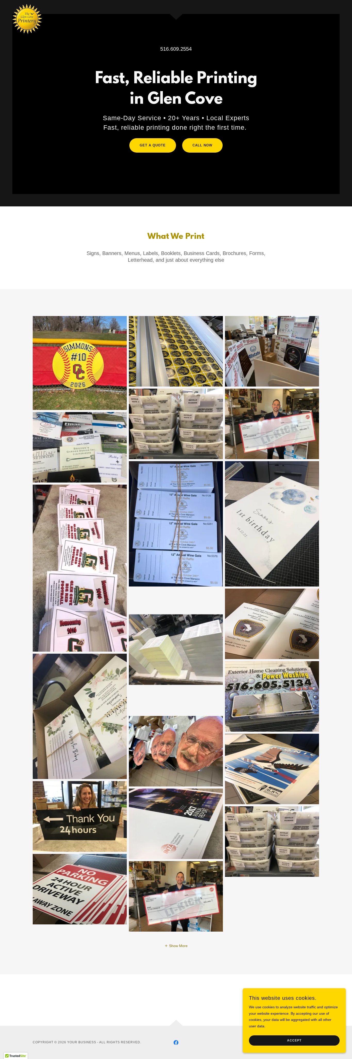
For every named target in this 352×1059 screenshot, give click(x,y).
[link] (27, 6)
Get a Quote (153, 145)
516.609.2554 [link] (176, 49)
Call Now (202, 145)
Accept (294, 1040)
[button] (176, 946)
